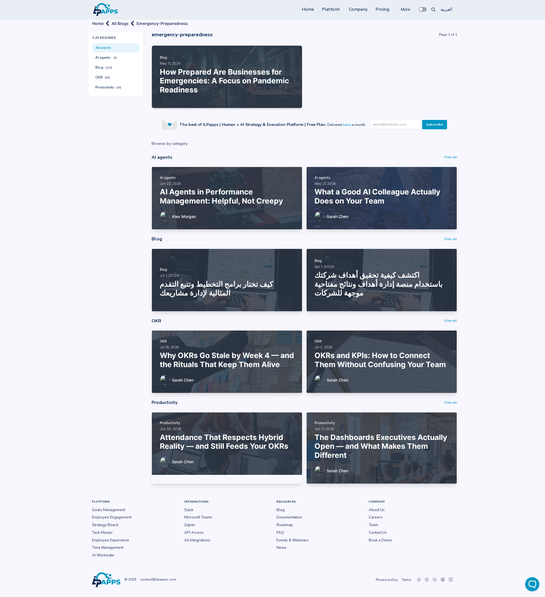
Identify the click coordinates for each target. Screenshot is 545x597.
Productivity (108, 87)
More (405, 9)
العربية (446, 9)
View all (450, 157)
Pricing (382, 9)
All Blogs (120, 23)
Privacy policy (387, 579)
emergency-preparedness (162, 23)
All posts (103, 47)
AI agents (106, 57)
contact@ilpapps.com (158, 579)
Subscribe (434, 124)
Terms (406, 579)
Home (308, 9)
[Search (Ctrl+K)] (433, 9)
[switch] (423, 9)
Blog (103, 67)
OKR (102, 77)
